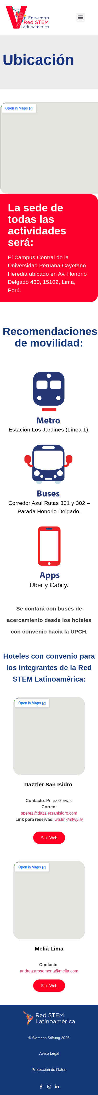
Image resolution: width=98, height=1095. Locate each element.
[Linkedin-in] (57, 1086)
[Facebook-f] (41, 1086)
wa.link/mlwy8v (69, 819)
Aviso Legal (49, 1053)
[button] (80, 17)
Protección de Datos (49, 1069)
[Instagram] (49, 1086)
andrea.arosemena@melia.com (49, 971)
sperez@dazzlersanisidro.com (49, 813)
